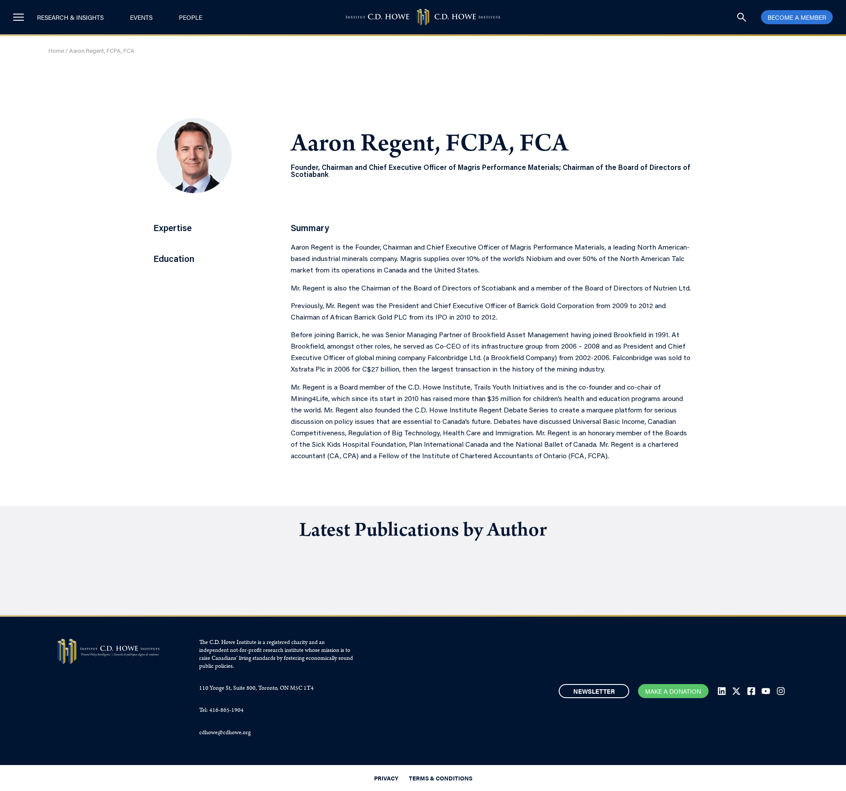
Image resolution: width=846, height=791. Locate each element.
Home (56, 51)
